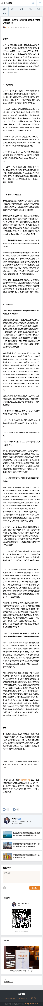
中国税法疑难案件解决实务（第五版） (21, 971)
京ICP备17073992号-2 (31, 1004)
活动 (38, 9)
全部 (4, 9)
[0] (4, 809)
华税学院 (33, 998)
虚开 (12, 9)
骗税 (21, 9)
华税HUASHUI (23, 998)
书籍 (4, 13)
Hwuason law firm (9, 998)
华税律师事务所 (25, 780)
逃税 (30, 9)
